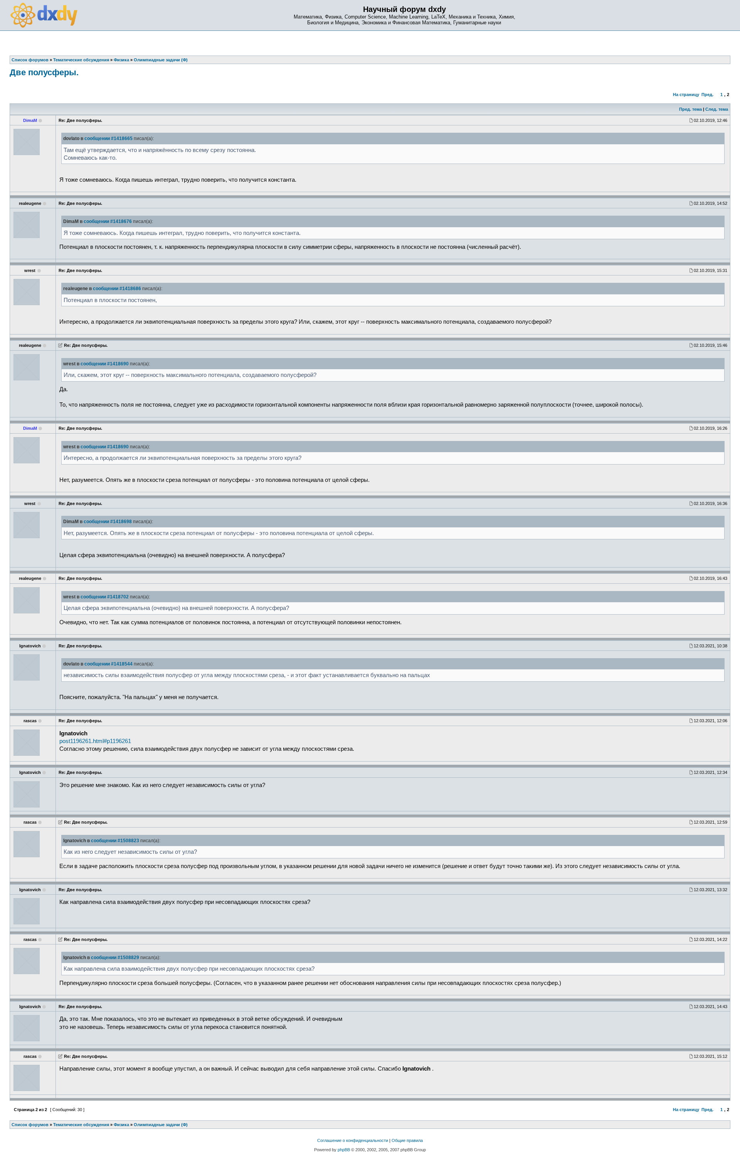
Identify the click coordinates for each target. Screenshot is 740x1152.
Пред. (707, 94)
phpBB (344, 1149)
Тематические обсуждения (81, 1124)
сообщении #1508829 (115, 957)
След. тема (716, 109)
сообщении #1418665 (108, 138)
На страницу (686, 94)
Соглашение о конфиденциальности (352, 1140)
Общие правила (407, 1140)
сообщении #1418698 (108, 521)
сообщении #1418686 (117, 288)
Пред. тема (690, 109)
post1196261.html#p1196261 (95, 741)
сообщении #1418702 (105, 597)
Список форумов (30, 1124)
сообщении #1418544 (108, 664)
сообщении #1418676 (108, 221)
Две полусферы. (44, 72)
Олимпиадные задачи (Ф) (161, 1124)
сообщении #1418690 (105, 364)
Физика (121, 1124)
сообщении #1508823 (115, 840)
